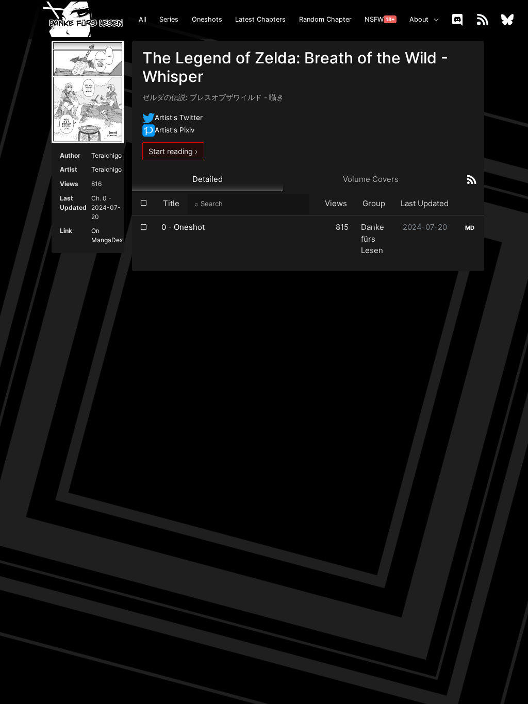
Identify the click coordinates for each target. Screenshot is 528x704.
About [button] (418, 19)
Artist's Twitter (179, 117)
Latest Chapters (260, 19)
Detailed (207, 179)
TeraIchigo (106, 155)
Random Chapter (325, 19)
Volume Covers (371, 179)
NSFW (379, 19)
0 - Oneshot (183, 227)
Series (168, 19)
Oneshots (207, 19)
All (142, 19)
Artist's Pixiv (175, 130)
